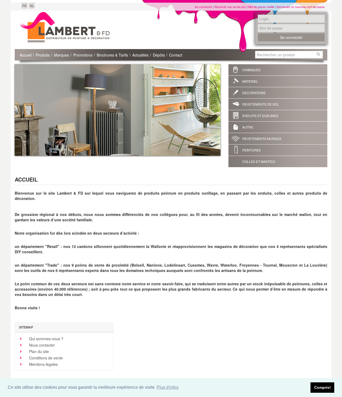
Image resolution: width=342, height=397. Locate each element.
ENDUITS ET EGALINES (260, 115)
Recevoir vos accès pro (230, 7)
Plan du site (38, 351)
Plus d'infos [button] (167, 387)
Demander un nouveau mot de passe (301, 7)
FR (24, 5)
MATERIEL (250, 81)
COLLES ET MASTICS (258, 161)
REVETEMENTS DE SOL (260, 104)
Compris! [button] (322, 387)
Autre (247, 127)
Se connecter (203, 7)
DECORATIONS (254, 92)
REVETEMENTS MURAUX (261, 138)
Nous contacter (41, 345)
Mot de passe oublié (261, 7)
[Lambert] (65, 27)
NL (32, 5)
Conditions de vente (45, 357)
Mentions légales (43, 364)
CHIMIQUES (251, 69)
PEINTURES (251, 150)
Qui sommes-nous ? (45, 338)
